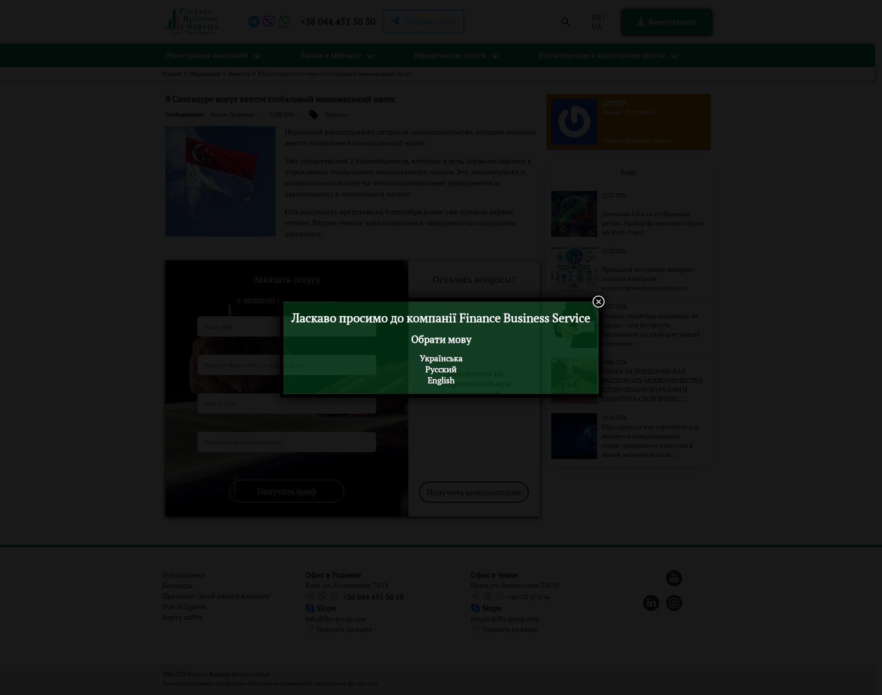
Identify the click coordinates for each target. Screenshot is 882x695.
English (441, 380)
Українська (441, 358)
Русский (441, 369)
